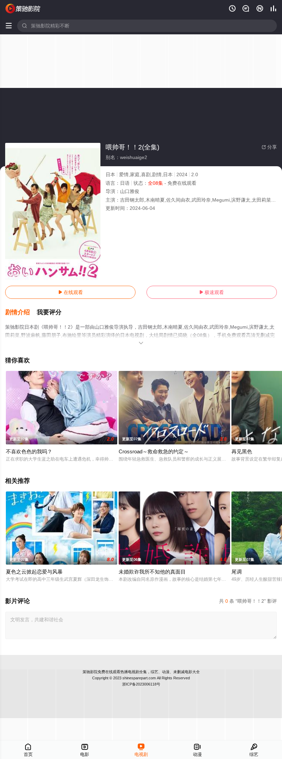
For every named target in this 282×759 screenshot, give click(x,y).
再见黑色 (241, 451)
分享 (269, 147)
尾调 (236, 572)
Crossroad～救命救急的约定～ (154, 451)
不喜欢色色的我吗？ (29, 451)
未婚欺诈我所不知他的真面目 (152, 572)
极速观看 (211, 292)
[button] (21, 312)
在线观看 (70, 292)
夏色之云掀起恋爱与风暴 (34, 572)
